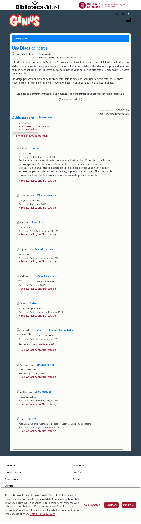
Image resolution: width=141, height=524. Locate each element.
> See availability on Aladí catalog (37, 181)
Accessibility (11, 465)
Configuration (92, 505)
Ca (116, 14)
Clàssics (25, 123)
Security (77, 472)
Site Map (9, 486)
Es (123, 14)
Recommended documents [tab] (27, 136)
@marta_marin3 (45, 344)
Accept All (111, 505)
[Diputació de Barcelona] (102, 5)
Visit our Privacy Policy (42, 514)
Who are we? (79, 465)
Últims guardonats (30, 129)
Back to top (44, 126)
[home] (24, 21)
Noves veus (26, 126)
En (129, 14)
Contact (77, 479)
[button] (129, 19)
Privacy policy (11, 479)
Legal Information (13, 472)
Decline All (129, 505)
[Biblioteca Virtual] (37, 5)
